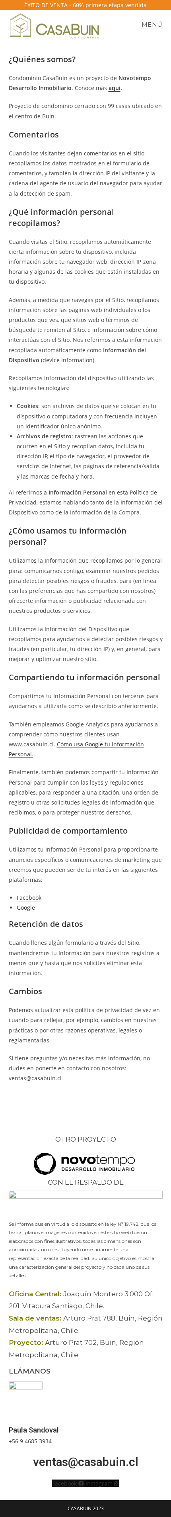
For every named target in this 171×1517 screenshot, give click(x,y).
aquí (114, 88)
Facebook (29, 897)
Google (26, 907)
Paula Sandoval (34, 1430)
